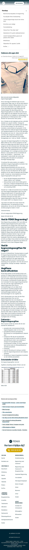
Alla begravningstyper (21, 480)
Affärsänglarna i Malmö (8, 427)
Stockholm (4, 469)
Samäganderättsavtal (7, 519)
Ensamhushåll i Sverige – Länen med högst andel (14, 403)
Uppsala (3, 478)
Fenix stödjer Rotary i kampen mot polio (13, 424)
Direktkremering (19, 458)
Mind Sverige (6, 409)
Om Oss (3, 455)
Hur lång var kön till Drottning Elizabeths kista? (15, 417)
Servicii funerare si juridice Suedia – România (14, 430)
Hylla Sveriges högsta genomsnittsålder (13, 406)
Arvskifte (3, 500)
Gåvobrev (4, 506)
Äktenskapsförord (6, 516)
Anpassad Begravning (21, 474)
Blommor (17, 490)
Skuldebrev (4, 510)
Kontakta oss (4, 461)
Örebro (3, 485)
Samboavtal (4, 513)
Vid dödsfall (18, 477)
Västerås (3, 481)
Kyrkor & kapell (19, 484)
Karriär (3, 458)
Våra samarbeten (7, 412)
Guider (17, 497)
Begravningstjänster (19, 455)
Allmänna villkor (14, 533)
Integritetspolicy (14, 537)
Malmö (3, 475)
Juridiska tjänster (4, 493)
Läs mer (17, 362)
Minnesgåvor (18, 511)
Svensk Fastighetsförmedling (10, 415)
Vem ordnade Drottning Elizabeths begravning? (11, 421)
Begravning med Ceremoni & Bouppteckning (19, 469)
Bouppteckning (5, 497)
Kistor (16, 487)
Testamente (4, 503)
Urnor (16, 493)
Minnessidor (18, 514)
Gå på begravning (19, 502)
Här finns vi (5, 466)
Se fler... (3, 488)
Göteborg (4, 472)
